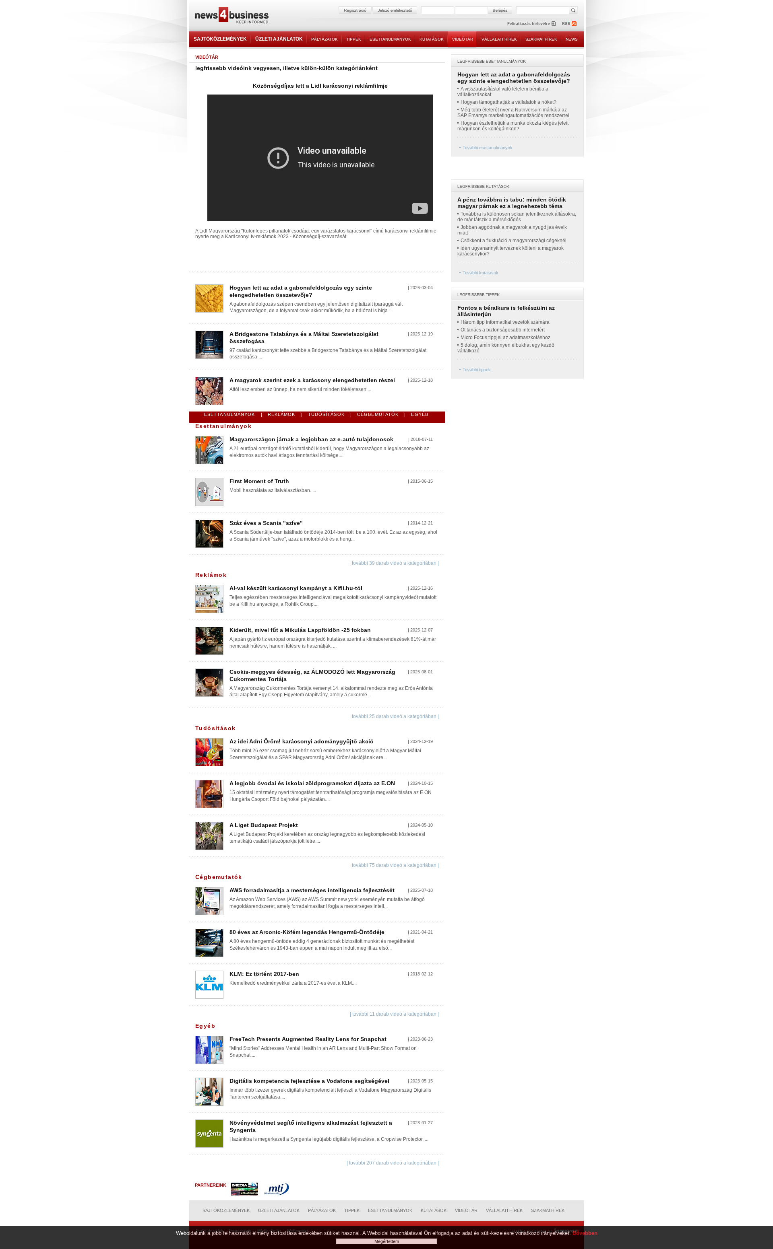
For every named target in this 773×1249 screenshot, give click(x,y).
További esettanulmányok (488, 147)
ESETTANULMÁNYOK (390, 39)
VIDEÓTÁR (462, 39)
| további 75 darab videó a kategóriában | (394, 865)
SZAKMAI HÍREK (541, 39)
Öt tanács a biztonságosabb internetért (503, 330)
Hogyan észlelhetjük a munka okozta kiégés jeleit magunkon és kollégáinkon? (512, 126)
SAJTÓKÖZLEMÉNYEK (220, 39)
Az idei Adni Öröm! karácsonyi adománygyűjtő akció (301, 741)
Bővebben (585, 1233)
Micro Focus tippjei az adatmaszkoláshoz (505, 337)
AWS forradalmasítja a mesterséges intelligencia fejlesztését (312, 890)
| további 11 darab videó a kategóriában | (394, 1014)
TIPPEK (353, 39)
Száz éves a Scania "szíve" (266, 523)
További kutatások (480, 272)
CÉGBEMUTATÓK (378, 414)
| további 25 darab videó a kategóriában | (394, 716)
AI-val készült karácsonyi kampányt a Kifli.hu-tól (295, 588)
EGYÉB (419, 414)
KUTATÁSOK (432, 39)
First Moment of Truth (259, 481)
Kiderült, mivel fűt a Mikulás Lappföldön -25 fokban (300, 630)
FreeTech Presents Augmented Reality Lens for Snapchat (307, 1039)
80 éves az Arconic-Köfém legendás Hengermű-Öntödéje (306, 932)
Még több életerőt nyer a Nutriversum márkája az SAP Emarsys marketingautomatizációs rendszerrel (513, 112)
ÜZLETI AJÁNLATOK (279, 39)
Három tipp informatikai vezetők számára (505, 322)
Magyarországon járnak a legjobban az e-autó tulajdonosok (311, 439)
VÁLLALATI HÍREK (499, 39)
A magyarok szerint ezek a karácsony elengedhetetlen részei (312, 380)
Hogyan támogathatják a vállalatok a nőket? (508, 102)
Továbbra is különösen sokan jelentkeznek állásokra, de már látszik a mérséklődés (516, 216)
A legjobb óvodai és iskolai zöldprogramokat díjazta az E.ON (312, 783)
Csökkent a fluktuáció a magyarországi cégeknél (513, 240)
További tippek (477, 369)
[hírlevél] (531, 24)
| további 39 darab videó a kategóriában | (394, 563)
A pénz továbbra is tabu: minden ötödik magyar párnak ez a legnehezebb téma (511, 202)
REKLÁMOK (282, 414)
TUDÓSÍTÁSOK (326, 414)
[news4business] (231, 16)
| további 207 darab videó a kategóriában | (393, 1163)
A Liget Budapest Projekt (263, 825)
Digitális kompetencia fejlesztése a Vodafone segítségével (309, 1081)
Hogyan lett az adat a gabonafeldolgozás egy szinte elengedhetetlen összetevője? (300, 291)
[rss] (570, 24)
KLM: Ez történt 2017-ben (264, 974)
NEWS (572, 39)
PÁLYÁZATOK (324, 39)
